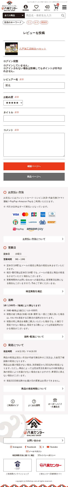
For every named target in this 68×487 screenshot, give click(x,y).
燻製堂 (44, 22)
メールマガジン (35, 451)
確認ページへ (34, 166)
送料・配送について (34, 336)
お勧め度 (8, 97)
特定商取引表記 (34, 291)
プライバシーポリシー (46, 455)
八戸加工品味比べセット (32, 48)
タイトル (8, 112)
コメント (8, 130)
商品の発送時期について (34, 388)
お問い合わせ (34, 440)
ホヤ (36, 22)
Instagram (17, 447)
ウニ (29, 22)
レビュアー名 (10, 79)
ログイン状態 (10, 61)
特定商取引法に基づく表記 (23, 455)
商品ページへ (34, 176)
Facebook (31, 447)
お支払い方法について (34, 239)
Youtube (54, 447)
